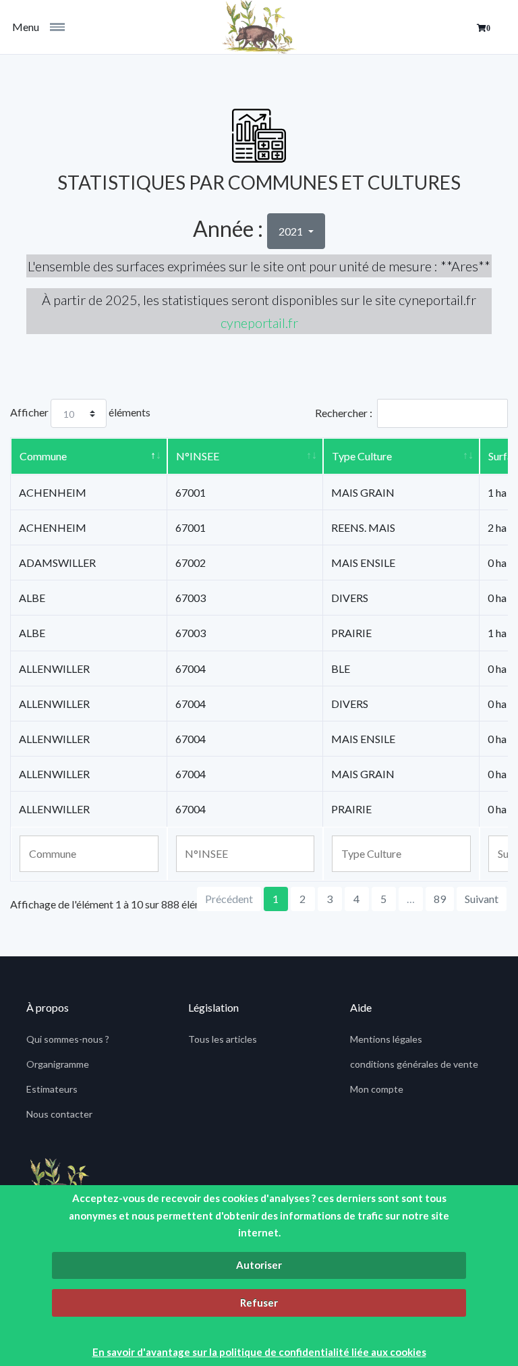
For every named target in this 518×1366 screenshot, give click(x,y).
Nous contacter (59, 1114)
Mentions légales (386, 1039)
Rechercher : (343, 412)
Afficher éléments (80, 412)
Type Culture (362, 455)
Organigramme (57, 1064)
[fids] (259, 27)
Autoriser (259, 1265)
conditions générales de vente (414, 1064)
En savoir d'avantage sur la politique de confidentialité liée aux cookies (259, 1352)
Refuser (259, 1302)
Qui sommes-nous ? (67, 1039)
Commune (43, 455)
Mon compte (376, 1089)
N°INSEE (197, 455)
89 (440, 898)
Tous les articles (222, 1039)
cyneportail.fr (259, 323)
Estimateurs (52, 1089)
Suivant (481, 898)
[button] (484, 28)
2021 (292, 231)
